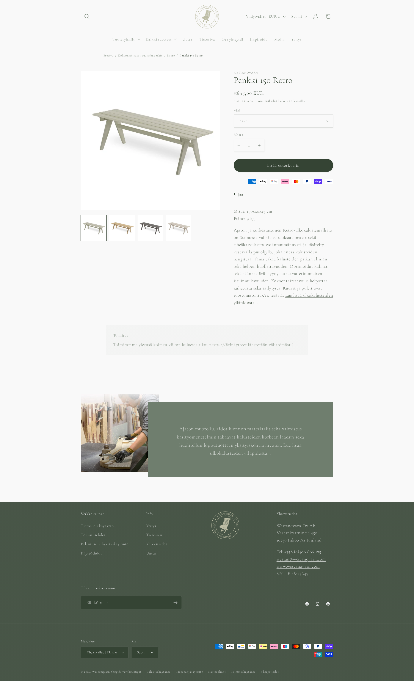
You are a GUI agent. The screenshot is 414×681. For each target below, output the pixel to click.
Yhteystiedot (156, 544)
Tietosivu (154, 534)
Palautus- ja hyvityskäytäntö (105, 544)
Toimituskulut (266, 101)
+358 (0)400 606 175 (302, 551)
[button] (87, 16)
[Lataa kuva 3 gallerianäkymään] (150, 228)
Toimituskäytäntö (243, 671)
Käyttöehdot (91, 553)
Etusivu (108, 55)
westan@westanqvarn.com (301, 559)
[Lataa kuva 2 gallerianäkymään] (122, 228)
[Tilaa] (175, 602)
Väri (237, 110)
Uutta (151, 553)
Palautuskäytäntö (159, 671)
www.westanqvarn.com (298, 566)
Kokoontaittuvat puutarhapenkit (140, 55)
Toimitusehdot (93, 534)
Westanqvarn (101, 671)
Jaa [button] (240, 194)
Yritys (151, 525)
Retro (171, 55)
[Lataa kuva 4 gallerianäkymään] (178, 228)
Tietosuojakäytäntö (97, 525)
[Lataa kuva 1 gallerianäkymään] (93, 228)
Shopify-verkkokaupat (126, 671)
